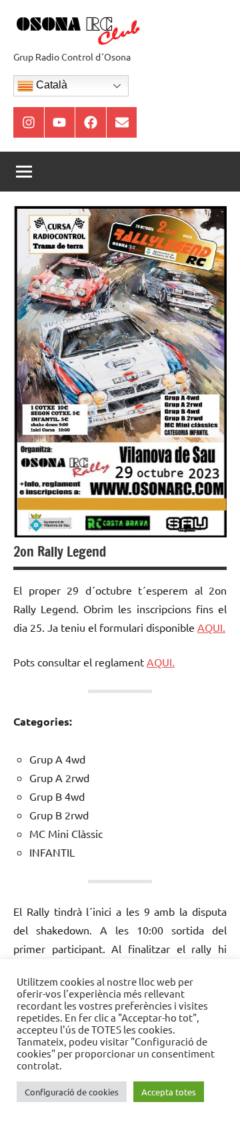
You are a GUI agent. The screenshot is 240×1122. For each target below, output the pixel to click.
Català (50, 84)
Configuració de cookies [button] (72, 1091)
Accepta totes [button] (168, 1091)
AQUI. (211, 627)
